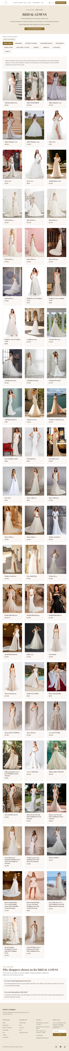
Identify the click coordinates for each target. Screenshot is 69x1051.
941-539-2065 (39, 1035)
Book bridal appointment (34, 28)
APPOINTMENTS (36, 2)
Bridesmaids (5, 1025)
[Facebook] (60, 1046)
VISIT (42, 2)
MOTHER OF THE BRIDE (31, 43)
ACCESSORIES (56, 47)
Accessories (6, 1037)
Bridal (4, 1022)
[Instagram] (56, 1046)
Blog (20, 1025)
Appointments (22, 1022)
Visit (20, 1030)
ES (53, 2)
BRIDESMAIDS (18, 43)
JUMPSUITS (46, 47)
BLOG (25, 2)
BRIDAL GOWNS (8, 43)
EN (49, 2)
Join (60, 1034)
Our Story (21, 1027)
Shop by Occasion (30, 9)
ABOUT (29, 2)
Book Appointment (60, 2)
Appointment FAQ (23, 1032)
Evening (4, 1035)
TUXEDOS (7, 51)
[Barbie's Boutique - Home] (6, 2)
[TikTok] (64, 1046)
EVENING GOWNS (8, 47)
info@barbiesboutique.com (42, 1038)
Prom (4, 1032)
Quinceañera (5, 1030)
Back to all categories (9, 39)
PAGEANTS (36, 47)
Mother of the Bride (7, 1027)
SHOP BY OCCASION (18, 2)
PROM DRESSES (60, 43)
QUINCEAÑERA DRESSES (46, 43)
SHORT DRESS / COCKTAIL (22, 47)
